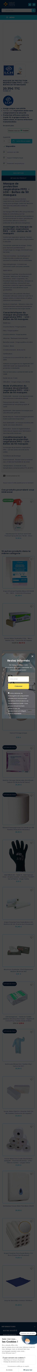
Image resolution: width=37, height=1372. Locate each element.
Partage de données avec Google (14, 1361)
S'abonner (18, 686)
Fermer (32, 656)
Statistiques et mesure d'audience (14, 1360)
